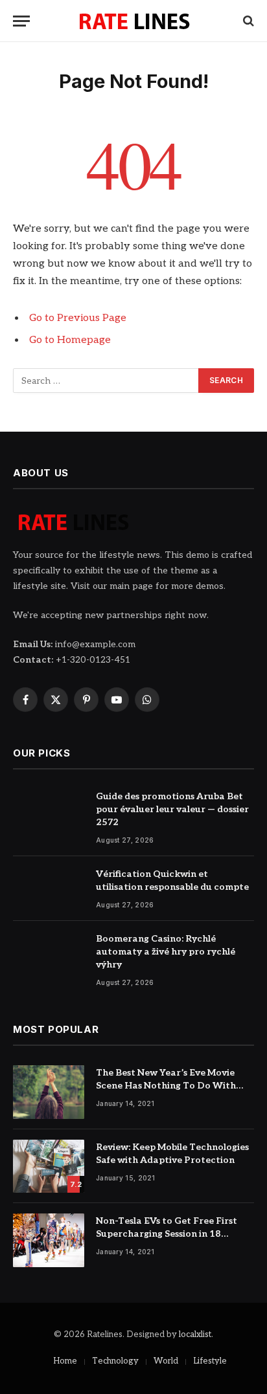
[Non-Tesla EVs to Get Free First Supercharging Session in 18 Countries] (48, 1240)
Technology (115, 1361)
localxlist (195, 1334)
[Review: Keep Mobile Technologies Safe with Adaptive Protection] (48, 1166)
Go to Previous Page (77, 318)
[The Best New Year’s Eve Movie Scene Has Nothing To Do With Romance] (48, 1092)
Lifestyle (210, 1361)
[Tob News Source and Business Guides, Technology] (134, 20)
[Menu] (21, 21)
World (166, 1361)
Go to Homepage (70, 340)
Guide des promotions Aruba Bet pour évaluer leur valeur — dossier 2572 (172, 809)
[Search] (247, 21)
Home (65, 1361)
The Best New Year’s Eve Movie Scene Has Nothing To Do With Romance (166, 1085)
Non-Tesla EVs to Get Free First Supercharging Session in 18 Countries (166, 1233)
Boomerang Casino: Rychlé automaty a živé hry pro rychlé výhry (165, 951)
